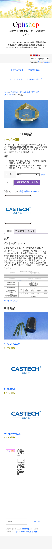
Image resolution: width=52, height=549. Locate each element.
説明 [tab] (9, 231)
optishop (25, 528)
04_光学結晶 (25, 92)
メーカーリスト (16, 79)
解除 (43, 174)
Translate (46, 62)
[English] (36, 55)
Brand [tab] (31, 231)
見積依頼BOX (33, 70)
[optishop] (26, 27)
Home (6, 92)
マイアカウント (17, 70)
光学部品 (14, 92)
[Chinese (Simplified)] (31, 55)
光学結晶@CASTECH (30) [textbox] (22, 462)
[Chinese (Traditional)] (34, 55)
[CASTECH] (18, 210)
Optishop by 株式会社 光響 (26, 531)
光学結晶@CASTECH (29, 191)
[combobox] (21, 461)
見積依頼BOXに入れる (27, 182)
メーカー (9, 174)
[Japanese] (39, 55)
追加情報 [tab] (19, 231)
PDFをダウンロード (13, 301)
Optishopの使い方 (34, 79)
